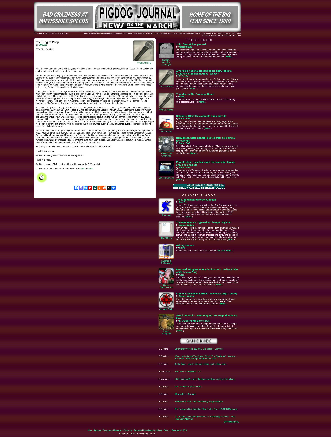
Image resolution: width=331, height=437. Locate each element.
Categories (108, 430)
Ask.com (221, 251)
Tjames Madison (187, 225)
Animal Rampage (166, 332)
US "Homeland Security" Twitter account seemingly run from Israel (205, 379)
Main (90, 430)
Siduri (182, 248)
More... (229, 57)
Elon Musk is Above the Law (188, 372)
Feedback (176, 430)
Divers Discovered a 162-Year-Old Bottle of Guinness (199, 349)
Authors (97, 430)
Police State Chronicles (166, 154)
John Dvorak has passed (191, 44)
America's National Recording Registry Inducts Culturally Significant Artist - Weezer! (204, 72)
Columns (128, 430)
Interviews (148, 430)
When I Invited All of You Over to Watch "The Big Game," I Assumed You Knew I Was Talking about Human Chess (205, 357)
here (82, 169)
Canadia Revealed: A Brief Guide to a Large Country (206, 293)
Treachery (166, 215)
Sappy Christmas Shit (166, 286)
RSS (184, 430)
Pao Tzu (183, 202)
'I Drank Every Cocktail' (185, 394)
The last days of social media (188, 387)
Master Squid (185, 47)
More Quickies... (231, 422)
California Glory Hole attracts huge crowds (201, 116)
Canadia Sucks (166, 309)
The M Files (166, 238)
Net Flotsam (166, 132)
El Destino (184, 76)
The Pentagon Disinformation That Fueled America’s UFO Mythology (206, 409)
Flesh (182, 97)
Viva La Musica (144, 63)
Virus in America (166, 178)
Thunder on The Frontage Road (194, 94)
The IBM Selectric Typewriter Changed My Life (203, 222)
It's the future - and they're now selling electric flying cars (200, 364)
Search (167, 430)
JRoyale (43, 45)
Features (118, 430)
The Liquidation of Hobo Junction (196, 199)
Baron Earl (184, 118)
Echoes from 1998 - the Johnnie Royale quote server (199, 402)
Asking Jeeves (185, 245)
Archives (158, 430)
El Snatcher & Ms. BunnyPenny (194, 321)
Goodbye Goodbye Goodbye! (166, 62)
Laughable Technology (166, 262)
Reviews (138, 430)
